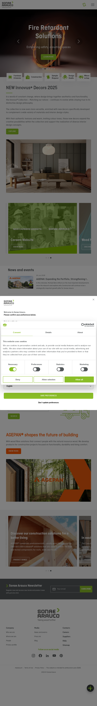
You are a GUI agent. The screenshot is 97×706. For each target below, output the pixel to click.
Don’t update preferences (48, 403)
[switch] (36, 369)
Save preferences (48, 396)
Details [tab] (48, 332)
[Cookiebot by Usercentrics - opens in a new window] (83, 325)
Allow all (79, 379)
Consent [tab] (17, 332)
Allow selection (48, 379)
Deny (18, 379)
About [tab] (80, 332)
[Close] (93, 299)
